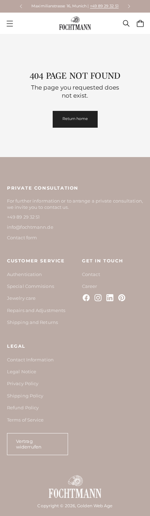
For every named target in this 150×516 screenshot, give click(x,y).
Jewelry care (21, 298)
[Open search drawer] (126, 23)
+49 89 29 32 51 (104, 5)
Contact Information (30, 359)
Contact (91, 274)
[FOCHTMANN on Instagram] (98, 298)
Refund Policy (23, 407)
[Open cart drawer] (140, 23)
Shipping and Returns (32, 322)
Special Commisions (30, 286)
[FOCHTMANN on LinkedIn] (110, 298)
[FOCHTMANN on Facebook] (86, 298)
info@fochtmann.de (30, 227)
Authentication (24, 274)
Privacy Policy (22, 383)
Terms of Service (25, 420)
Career (89, 286)
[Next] (129, 6)
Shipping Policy (25, 395)
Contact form (22, 237)
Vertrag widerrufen (29, 444)
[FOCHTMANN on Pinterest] (122, 298)
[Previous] (20, 6)
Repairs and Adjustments (36, 310)
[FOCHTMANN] (75, 23)
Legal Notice (21, 371)
